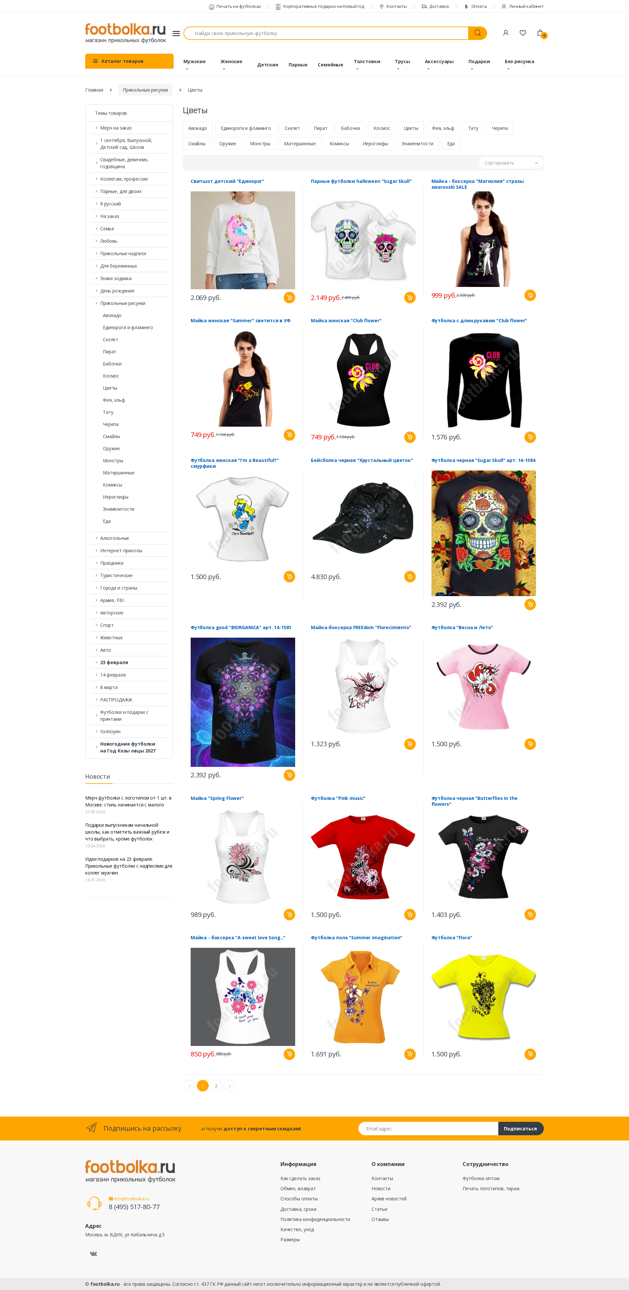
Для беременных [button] (118, 266)
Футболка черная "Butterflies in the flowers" (474, 801)
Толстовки (367, 61)
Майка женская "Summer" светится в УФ (241, 321)
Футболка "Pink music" (338, 798)
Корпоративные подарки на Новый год (323, 6)
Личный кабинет (526, 6)
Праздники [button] (112, 563)
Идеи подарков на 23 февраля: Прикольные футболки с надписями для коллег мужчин (128, 866)
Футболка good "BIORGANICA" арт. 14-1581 (241, 627)
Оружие (111, 448)
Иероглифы (115, 497)
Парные (298, 65)
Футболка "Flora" (451, 938)
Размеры (290, 1239)
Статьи (379, 1209)
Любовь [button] (109, 241)
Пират (109, 351)
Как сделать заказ (300, 1178)
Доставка (439, 6)
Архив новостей (389, 1198)
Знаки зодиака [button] (116, 278)
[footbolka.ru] (125, 33)
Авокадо (112, 315)
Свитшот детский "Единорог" (227, 181)
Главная (94, 90)
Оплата (478, 6)
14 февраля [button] (113, 675)
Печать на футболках (238, 6)
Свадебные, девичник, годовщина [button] (124, 162)
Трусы (402, 61)
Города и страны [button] (118, 588)
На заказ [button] (109, 216)
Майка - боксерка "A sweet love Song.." (238, 938)
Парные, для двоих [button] (121, 191)
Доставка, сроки (298, 1209)
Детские (267, 65)
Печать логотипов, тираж (491, 1188)
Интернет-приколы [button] (121, 550)
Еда (107, 521)
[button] (129, 662)
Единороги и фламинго (128, 327)
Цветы (110, 388)
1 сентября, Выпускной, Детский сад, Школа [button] (126, 143)
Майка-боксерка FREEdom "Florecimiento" (361, 627)
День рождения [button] (117, 291)
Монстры (113, 460)
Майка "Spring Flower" (217, 798)
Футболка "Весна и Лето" (462, 627)
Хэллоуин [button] (110, 731)
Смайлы (111, 436)
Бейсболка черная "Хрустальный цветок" (362, 460)
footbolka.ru (105, 1284)
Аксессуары (439, 61)
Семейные (330, 65)
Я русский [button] (110, 204)
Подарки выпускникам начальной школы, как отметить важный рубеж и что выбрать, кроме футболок (127, 832)
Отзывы (380, 1219)
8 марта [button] (109, 687)
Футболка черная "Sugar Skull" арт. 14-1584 (483, 460)
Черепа (111, 424)
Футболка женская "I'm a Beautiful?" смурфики (235, 463)
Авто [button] (105, 650)
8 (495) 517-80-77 (134, 1206)
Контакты (396, 6)
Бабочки (112, 364)
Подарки (479, 61)
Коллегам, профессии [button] (124, 179)
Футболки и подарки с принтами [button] (124, 715)
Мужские (194, 61)
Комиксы (112, 485)
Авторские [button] (112, 613)
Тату (108, 412)
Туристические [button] (116, 575)
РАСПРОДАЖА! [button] (116, 700)
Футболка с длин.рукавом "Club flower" (479, 321)
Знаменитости (118, 509)
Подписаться (520, 1128)
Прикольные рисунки (145, 90)
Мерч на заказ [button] (116, 128)
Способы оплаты (299, 1198)
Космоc (111, 376)
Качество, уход (297, 1229)
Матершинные (118, 472)
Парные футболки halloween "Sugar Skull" (361, 181)
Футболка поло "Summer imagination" (356, 938)
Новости (381, 1188)
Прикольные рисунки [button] (122, 303)
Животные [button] (111, 637)
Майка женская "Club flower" (346, 321)
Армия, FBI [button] (112, 600)
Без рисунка (519, 61)
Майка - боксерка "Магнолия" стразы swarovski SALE (477, 184)
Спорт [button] (107, 625)
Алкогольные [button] (114, 538)
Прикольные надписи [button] (123, 253)
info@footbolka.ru (131, 1199)
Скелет (110, 339)
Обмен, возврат (298, 1188)
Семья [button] (107, 228)
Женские (231, 61)
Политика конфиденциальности (315, 1219)
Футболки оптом (481, 1178)
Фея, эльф (114, 400)
